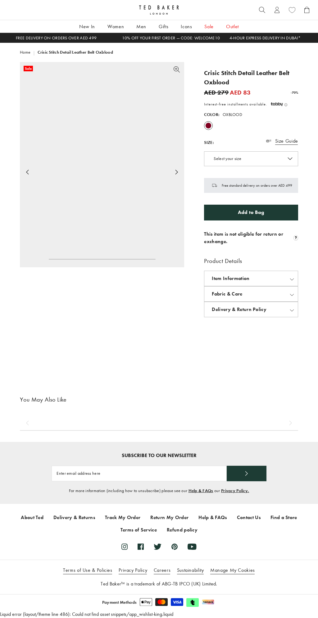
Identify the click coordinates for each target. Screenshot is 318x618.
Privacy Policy (133, 570)
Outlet (232, 26)
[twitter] (157, 547)
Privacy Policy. (235, 490)
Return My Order (169, 517)
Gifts (163, 26)
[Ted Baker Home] (159, 10)
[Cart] (306, 9)
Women (115, 26)
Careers (162, 570)
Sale (209, 26)
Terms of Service (138, 530)
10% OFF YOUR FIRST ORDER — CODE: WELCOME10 (171, 38)
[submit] (246, 473)
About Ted (32, 517)
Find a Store (283, 517)
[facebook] (141, 547)
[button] (279, 104)
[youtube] (192, 547)
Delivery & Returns (74, 517)
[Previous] (27, 423)
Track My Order (122, 517)
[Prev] (27, 172)
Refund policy (182, 530)
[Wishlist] (291, 9)
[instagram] (124, 547)
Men (141, 26)
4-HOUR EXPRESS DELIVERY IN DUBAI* (265, 38)
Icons (186, 26)
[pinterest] (174, 547)
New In (87, 26)
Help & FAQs (201, 490)
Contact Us (249, 517)
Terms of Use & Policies (87, 570)
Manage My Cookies (232, 570)
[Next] (176, 172)
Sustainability (190, 570)
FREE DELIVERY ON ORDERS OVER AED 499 (56, 38)
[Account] (277, 9)
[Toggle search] (262, 9)
